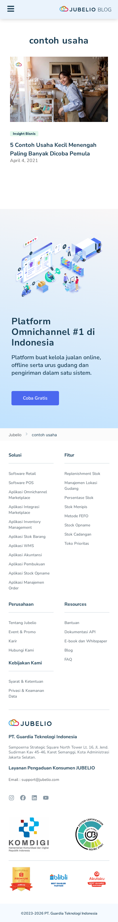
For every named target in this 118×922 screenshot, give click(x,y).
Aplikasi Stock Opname (29, 573)
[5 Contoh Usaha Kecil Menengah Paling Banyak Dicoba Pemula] (59, 89)
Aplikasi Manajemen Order (26, 585)
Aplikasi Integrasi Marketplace (24, 509)
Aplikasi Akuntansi (25, 555)
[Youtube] (46, 798)
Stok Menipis (75, 507)
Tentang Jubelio (22, 622)
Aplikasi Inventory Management (25, 524)
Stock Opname (77, 525)
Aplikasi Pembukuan (27, 564)
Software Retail (22, 473)
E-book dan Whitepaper (85, 641)
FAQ (68, 659)
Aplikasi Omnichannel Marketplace (28, 494)
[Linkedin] (34, 798)
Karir (13, 641)
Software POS (21, 482)
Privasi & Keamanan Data (26, 693)
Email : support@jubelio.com (34, 779)
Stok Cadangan (77, 534)
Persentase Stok (78, 497)
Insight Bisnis (24, 133)
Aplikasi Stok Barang (27, 536)
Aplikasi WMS (21, 545)
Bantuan (71, 622)
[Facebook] (23, 798)
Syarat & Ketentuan (26, 681)
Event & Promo (22, 632)
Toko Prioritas (76, 543)
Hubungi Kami (21, 650)
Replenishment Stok (82, 473)
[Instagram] (11, 798)
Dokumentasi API (80, 632)
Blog (68, 650)
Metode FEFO (76, 516)
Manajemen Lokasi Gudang (80, 485)
